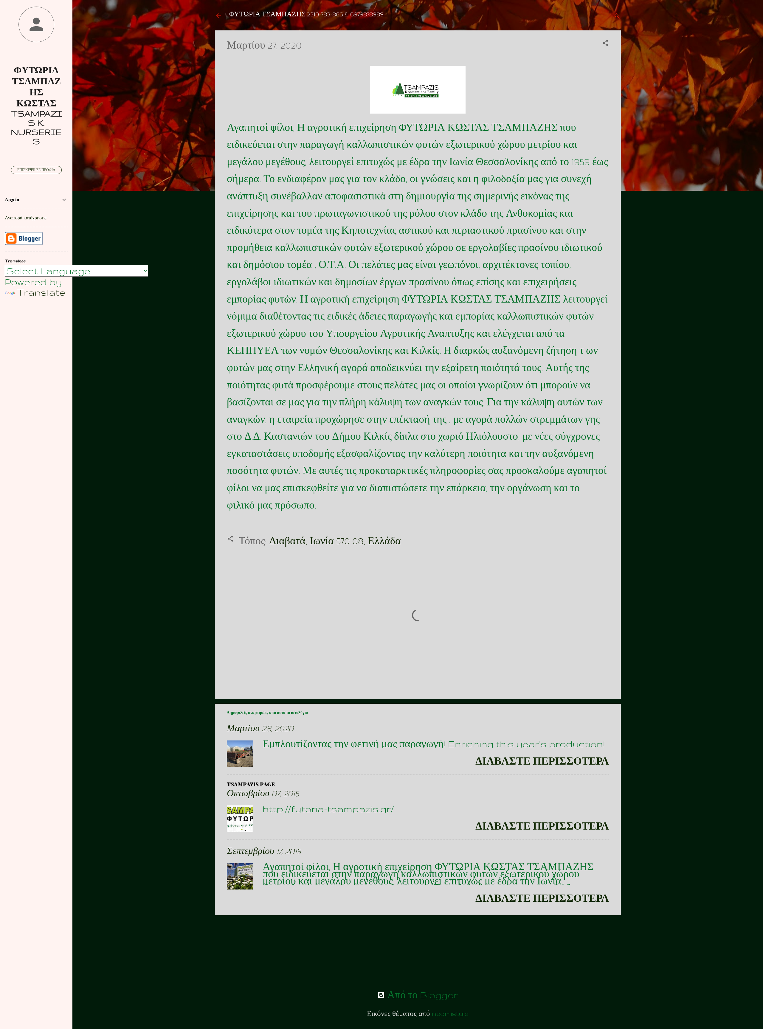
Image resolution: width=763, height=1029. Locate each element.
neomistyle (450, 1013)
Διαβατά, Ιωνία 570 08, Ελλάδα (335, 541)
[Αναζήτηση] (617, 16)
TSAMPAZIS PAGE (251, 784)
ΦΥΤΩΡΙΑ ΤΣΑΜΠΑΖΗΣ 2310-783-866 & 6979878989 (306, 14)
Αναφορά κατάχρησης (25, 218)
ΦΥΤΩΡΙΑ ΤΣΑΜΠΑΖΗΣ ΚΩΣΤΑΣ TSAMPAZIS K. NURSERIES (36, 106)
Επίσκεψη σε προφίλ (36, 170)
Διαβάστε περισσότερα (542, 761)
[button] (605, 43)
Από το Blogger (421, 995)
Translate (41, 292)
